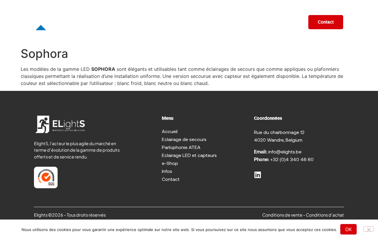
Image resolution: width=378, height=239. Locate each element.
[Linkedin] (257, 175)
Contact (171, 179)
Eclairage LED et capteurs (189, 155)
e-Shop (264, 22)
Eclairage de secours (184, 139)
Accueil (81, 22)
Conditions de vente (282, 214)
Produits (112, 22)
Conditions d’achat (325, 214)
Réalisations (228, 22)
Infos (291, 22)
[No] (369, 229)
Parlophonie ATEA (181, 147)
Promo (152, 22)
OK (348, 229)
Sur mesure (186, 22)
